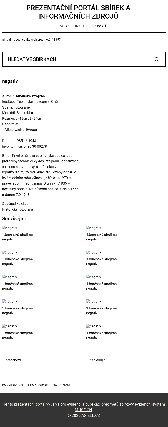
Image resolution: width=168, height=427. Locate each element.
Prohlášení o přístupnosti (49, 384)
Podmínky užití (14, 384)
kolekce (64, 26)
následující (98, 360)
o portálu (102, 26)
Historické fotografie (17, 209)
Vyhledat (157, 59)
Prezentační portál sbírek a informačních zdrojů (78, 12)
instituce (82, 26)
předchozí (13, 360)
